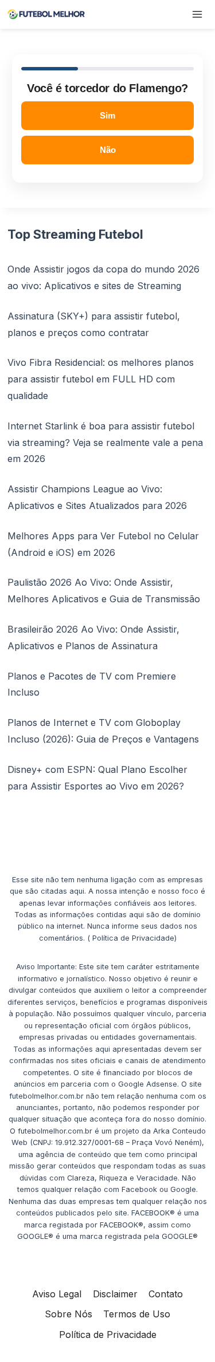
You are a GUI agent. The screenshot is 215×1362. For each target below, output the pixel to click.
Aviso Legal (56, 1294)
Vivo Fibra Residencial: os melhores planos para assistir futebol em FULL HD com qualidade (100, 379)
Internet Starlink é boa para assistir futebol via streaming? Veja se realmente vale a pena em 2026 (105, 442)
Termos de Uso (136, 1314)
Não (108, 150)
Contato (165, 1294)
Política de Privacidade (108, 1334)
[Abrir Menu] (197, 14)
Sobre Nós (68, 1314)
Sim (107, 115)
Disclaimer (115, 1294)
